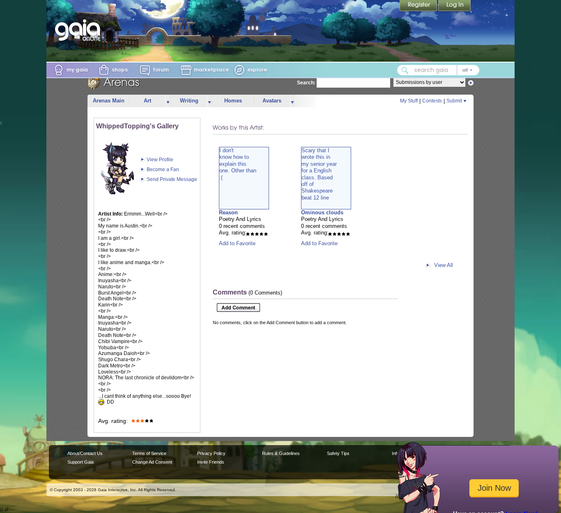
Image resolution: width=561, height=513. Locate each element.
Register (419, 6)
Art (147, 100)
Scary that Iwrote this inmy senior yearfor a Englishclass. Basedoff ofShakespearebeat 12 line (319, 174)
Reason (228, 212)
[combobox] (438, 70)
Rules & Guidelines (281, 453)
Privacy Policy (211, 453)
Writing (189, 100)
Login (454, 6)
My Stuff (409, 101)
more (168, 101)
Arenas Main (108, 100)
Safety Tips (338, 453)
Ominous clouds (322, 212)
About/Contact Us (85, 453)
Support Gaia (80, 462)
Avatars (271, 100)
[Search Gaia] (405, 70)
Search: (306, 83)
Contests (432, 101)
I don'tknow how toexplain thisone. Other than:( (237, 164)
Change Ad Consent (152, 462)
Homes (233, 100)
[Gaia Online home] (79, 30)
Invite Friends (210, 462)
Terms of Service (149, 453)
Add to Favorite (237, 243)
